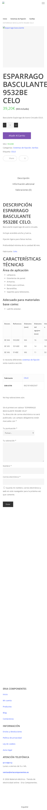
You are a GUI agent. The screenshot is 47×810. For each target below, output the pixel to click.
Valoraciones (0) (23, 189)
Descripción (23, 178)
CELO (13, 151)
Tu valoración (9, 440)
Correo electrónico (11, 477)
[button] (43, 3)
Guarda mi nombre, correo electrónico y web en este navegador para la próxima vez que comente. (22, 491)
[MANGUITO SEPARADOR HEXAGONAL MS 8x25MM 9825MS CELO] (12, 537)
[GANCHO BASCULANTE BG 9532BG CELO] (12, 640)
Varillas (32, 19)
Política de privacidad (12, 738)
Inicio (5, 19)
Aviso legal (7, 750)
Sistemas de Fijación (18, 19)
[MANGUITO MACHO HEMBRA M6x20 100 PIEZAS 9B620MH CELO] (32, 537)
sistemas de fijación (31, 359)
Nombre (7, 466)
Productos (7, 706)
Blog (5, 712)
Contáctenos (8, 719)
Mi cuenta (7, 700)
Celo (15, 251)
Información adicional (23, 183)
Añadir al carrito (17, 135)
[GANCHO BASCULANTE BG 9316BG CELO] (32, 591)
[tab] (23, 178)
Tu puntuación (10, 428)
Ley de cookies (9, 744)
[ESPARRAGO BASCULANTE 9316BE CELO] (12, 591)
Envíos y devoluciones (12, 731)
